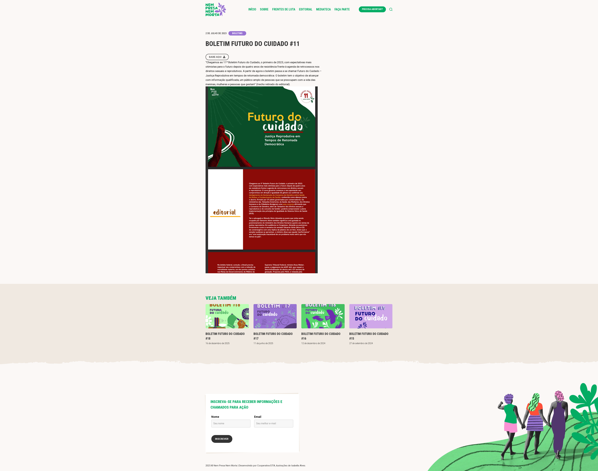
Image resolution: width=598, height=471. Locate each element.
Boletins (237, 33)
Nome (215, 416)
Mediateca (323, 9)
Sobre (264, 9)
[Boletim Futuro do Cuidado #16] (323, 316)
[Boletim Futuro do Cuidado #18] (227, 316)
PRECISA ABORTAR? (372, 9)
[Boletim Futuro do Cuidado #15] (371, 316)
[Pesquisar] (390, 9)
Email (257, 416)
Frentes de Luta (283, 9)
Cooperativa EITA (266, 465)
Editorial (305, 9)
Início (252, 9)
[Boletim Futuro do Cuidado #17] (275, 316)
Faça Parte (342, 9)
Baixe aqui (215, 57)
